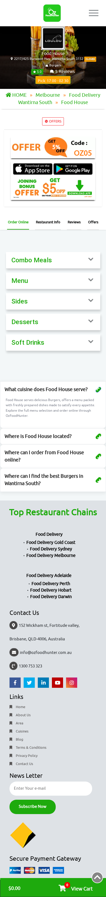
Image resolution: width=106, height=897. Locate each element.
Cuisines (22, 731)
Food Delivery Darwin (51, 596)
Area (19, 723)
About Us (23, 715)
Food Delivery (49, 534)
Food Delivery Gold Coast (50, 542)
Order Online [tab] (18, 222)
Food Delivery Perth (51, 583)
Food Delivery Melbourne (51, 555)
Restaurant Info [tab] (48, 222)
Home (20, 707)
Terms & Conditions (30, 747)
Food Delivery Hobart (50, 590)
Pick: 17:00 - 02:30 (53, 81)
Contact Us (24, 764)
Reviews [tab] (74, 222)
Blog (19, 739)
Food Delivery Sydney (51, 549)
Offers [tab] (93, 222)
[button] (53, 260)
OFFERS (54, 121)
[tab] (53, 260)
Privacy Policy (26, 755)
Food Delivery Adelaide (48, 575)
